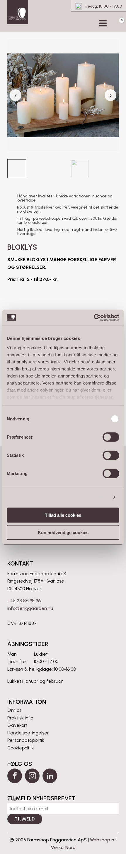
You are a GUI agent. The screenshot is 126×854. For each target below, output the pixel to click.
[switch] (111, 437)
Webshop (100, 840)
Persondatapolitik (25, 740)
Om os (14, 710)
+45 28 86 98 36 (24, 600)
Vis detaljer (96, 497)
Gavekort (17, 725)
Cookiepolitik (20, 748)
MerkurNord (63, 847)
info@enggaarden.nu (30, 608)
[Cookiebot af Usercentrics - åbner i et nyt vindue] (93, 317)
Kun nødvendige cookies (63, 532)
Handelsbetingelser (28, 733)
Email (12, 800)
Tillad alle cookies (63, 515)
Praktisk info (20, 718)
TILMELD (25, 819)
